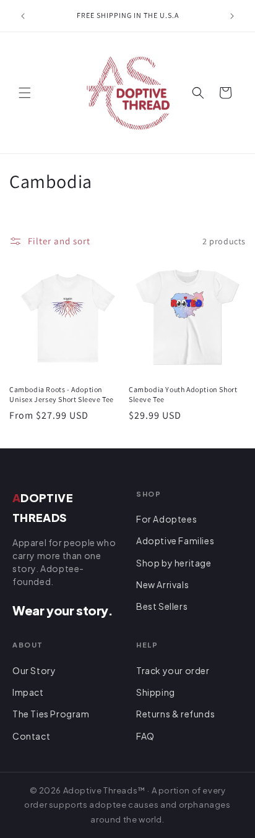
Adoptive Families (175, 540)
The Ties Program (51, 713)
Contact (31, 736)
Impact (28, 692)
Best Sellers (162, 606)
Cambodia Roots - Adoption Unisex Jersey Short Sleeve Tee (61, 394)
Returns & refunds (175, 713)
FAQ (145, 736)
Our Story (34, 670)
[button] (24, 92)
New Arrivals (162, 584)
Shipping (155, 692)
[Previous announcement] (23, 16)
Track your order (173, 670)
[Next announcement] (232, 16)
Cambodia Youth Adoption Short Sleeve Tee (183, 394)
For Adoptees (166, 518)
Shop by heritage (174, 562)
